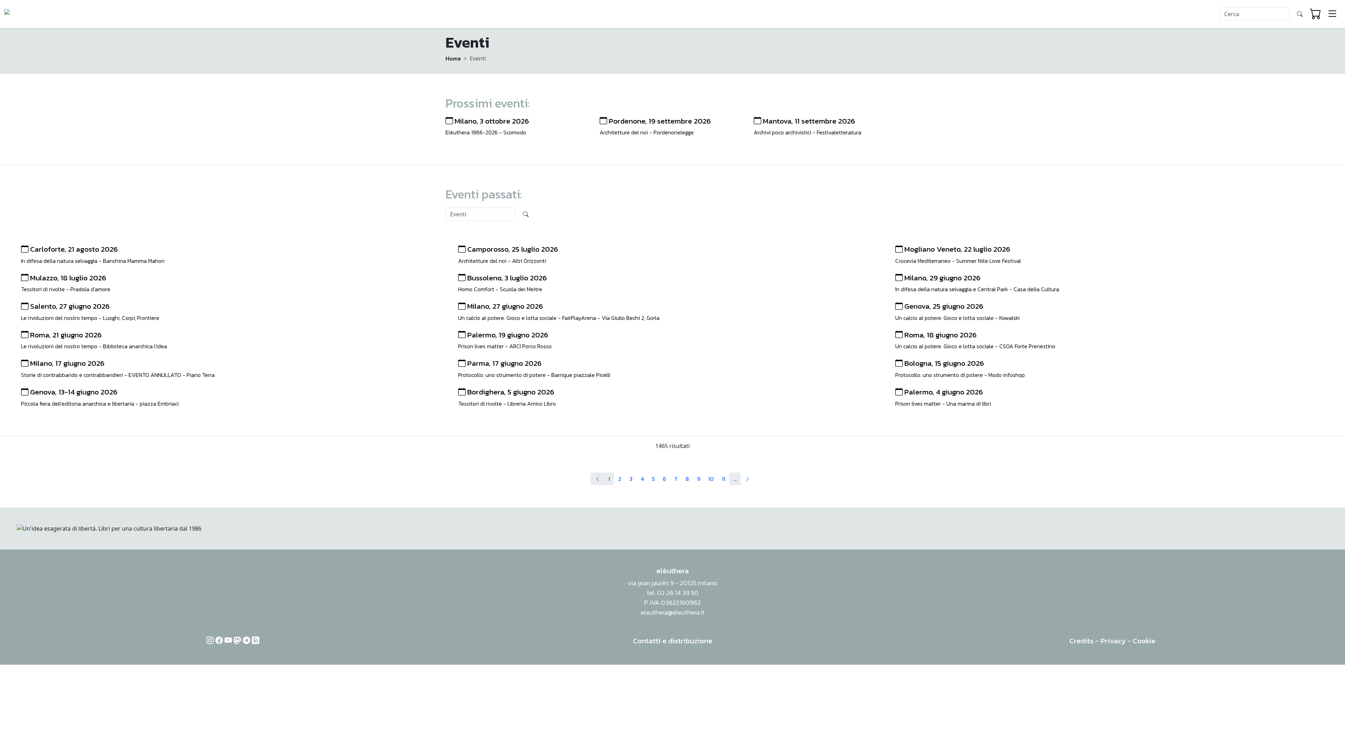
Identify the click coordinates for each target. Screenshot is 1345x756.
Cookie (1144, 640)
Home (453, 58)
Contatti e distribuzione (672, 640)
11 (723, 479)
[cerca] (1299, 14)
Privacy (1113, 640)
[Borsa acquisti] (1315, 14)
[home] (31, 14)
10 (711, 479)
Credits (1081, 640)
